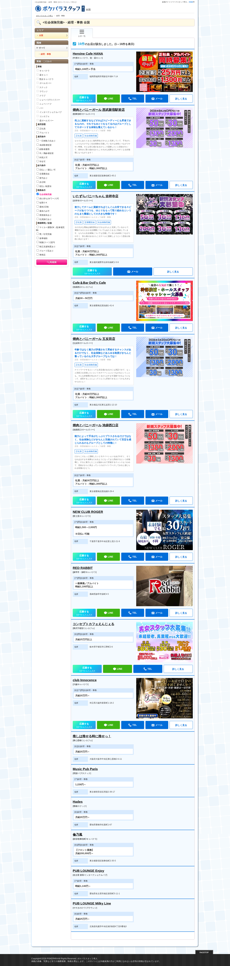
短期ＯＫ (43, 202)
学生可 (42, 161)
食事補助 (43, 238)
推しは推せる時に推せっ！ (92, 736)
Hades (78, 801)
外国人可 (43, 157)
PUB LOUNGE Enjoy (88, 871)
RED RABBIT (83, 568)
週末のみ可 (44, 211)
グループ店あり (46, 251)
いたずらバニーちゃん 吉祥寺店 (95, 196)
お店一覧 (82, 36)
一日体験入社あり (47, 141)
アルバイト (44, 133)
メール (158, 98)
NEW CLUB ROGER (88, 512)
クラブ (42, 95)
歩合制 (42, 182)
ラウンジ (43, 91)
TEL (134, 98)
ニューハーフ (45, 104)
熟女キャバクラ (46, 79)
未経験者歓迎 (45, 145)
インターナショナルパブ (50, 112)
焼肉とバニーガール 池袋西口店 (95, 425)
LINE (110, 98)
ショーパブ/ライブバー (49, 100)
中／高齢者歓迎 (46, 153)
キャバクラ (44, 71)
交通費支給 (44, 174)
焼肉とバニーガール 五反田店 (94, 339)
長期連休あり (45, 215)
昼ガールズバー (46, 120)
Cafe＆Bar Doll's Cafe (89, 282)
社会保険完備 (45, 194)
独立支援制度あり (47, 246)
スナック (43, 87)
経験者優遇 (44, 149)
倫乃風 (77, 834)
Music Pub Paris (85, 769)
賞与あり (43, 178)
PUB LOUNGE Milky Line (92, 903)
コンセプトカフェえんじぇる (93, 624)
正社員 (42, 129)
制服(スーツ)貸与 (47, 242)
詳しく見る (181, 98)
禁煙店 (42, 255)
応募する (84, 99)
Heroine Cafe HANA (88, 53)
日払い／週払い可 (47, 170)
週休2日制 (44, 207)
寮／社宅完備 (45, 234)
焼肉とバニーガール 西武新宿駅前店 (99, 110)
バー (41, 108)
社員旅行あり (45, 219)
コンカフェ (44, 116)
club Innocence (85, 680)
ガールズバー (45, 83)
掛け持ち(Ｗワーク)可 (49, 198)
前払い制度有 (45, 186)
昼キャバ (43, 75)
